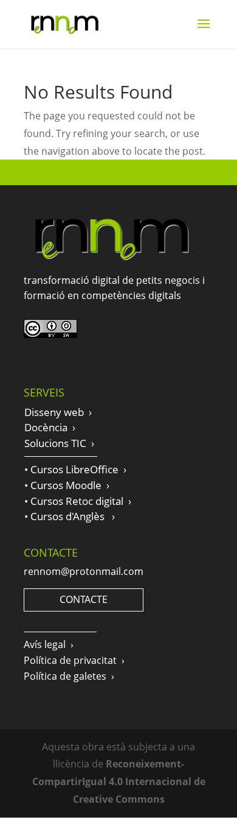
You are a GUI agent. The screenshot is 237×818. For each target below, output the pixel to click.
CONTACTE (84, 599)
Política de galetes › (69, 676)
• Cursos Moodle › (66, 485)
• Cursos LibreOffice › (75, 469)
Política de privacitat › (74, 660)
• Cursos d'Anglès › (69, 516)
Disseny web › (58, 412)
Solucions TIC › (59, 443)
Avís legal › (49, 644)
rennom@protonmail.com (83, 571)
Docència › (49, 427)
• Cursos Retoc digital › (77, 501)
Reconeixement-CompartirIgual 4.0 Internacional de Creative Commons (118, 781)
